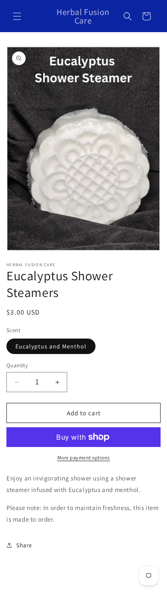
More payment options (83, 457)
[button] (17, 16)
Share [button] (24, 545)
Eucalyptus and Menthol (50, 346)
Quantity (17, 365)
